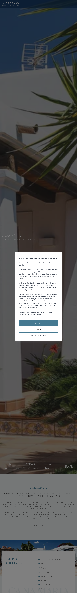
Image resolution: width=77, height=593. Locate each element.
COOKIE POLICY (24, 314)
